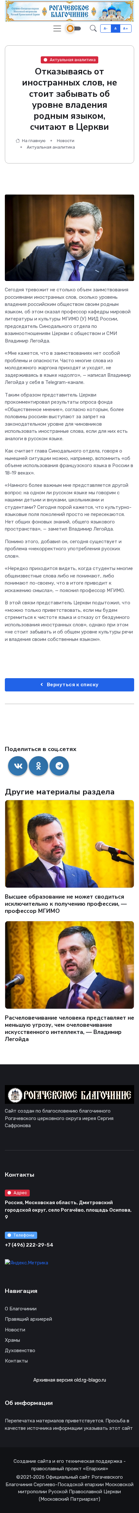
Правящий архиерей (28, 1319)
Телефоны (24, 1235)
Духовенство (20, 1350)
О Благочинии (21, 1309)
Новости (65, 140)
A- (106, 28)
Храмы (12, 1340)
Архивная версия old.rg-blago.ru (69, 1380)
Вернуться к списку (72, 685)
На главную (33, 140)
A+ (125, 28)
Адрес (20, 1192)
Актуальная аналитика (73, 59)
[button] (93, 28)
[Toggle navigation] (57, 28)
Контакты (16, 1361)
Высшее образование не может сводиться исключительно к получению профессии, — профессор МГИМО (66, 904)
